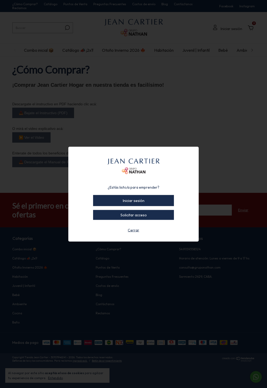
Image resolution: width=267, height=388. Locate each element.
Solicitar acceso (133, 214)
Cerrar (133, 230)
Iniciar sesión (133, 200)
